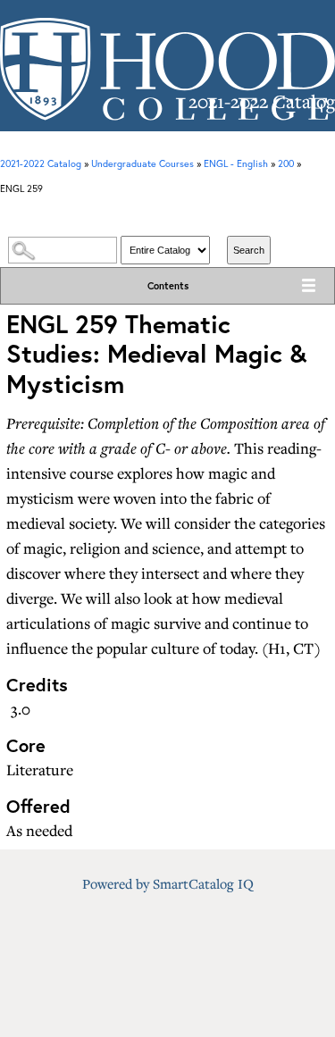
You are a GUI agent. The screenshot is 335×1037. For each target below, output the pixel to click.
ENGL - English (236, 163)
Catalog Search (167, 217)
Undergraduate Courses (142, 163)
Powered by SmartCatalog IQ (168, 883)
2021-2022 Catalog (40, 163)
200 (286, 163)
